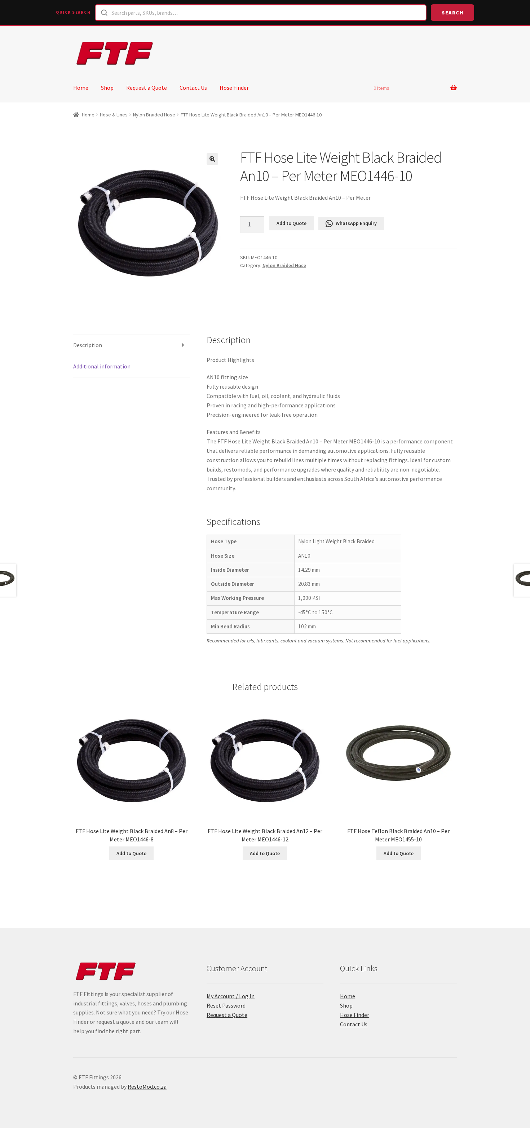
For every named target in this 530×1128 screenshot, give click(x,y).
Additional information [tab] (102, 366)
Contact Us (193, 87)
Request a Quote (146, 87)
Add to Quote (291, 223)
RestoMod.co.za (147, 1086)
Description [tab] (87, 345)
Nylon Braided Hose (154, 114)
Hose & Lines (114, 114)
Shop (107, 87)
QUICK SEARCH (73, 12)
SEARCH (452, 12)
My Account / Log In (231, 996)
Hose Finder (234, 87)
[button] (212, 159)
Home (80, 87)
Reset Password (226, 1005)
